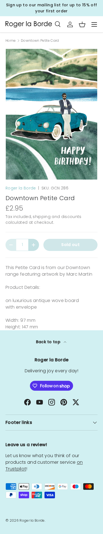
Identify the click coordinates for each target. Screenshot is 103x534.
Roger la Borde (20, 188)
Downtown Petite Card (40, 40)
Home (10, 40)
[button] (82, 24)
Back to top (49, 342)
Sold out (70, 244)
